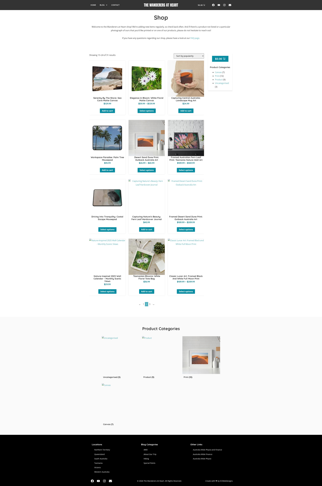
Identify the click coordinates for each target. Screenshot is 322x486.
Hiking (146, 458)
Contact (115, 5)
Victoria (97, 467)
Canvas (218, 72)
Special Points (149, 463)
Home (93, 5)
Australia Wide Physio (202, 458)
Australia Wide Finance (202, 454)
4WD (146, 450)
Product (219, 79)
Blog (102, 5)
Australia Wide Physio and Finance (207, 450)
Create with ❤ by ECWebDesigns (219, 481)
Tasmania (98, 463)
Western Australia (101, 472)
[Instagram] (224, 5)
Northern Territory (102, 450)
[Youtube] (219, 5)
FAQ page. (195, 38)
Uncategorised (222, 83)
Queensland (99, 454)
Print (217, 76)
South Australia (100, 458)
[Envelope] (230, 5)
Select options (147, 110)
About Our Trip (150, 454)
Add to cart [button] (107, 110)
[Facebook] (213, 5)
